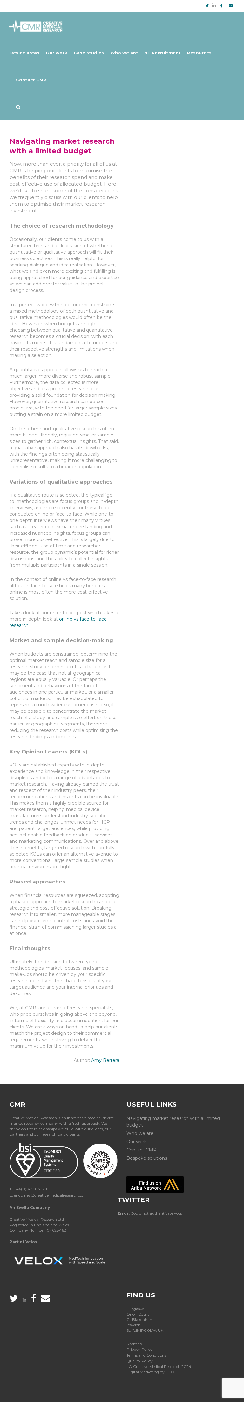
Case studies (89, 52)
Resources (199, 52)
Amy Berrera (105, 1060)
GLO (170, 1372)
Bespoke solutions (146, 1158)
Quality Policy (139, 1360)
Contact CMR (31, 79)
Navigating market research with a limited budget (173, 1122)
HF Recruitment (162, 52)
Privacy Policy (139, 1349)
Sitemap (134, 1343)
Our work (56, 52)
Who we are (124, 52)
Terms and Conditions (146, 1355)
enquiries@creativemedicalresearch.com (50, 1195)
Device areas (24, 52)
